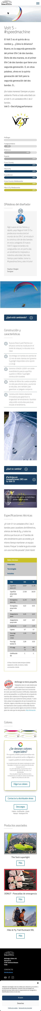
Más (20, 863)
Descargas (20, 807)
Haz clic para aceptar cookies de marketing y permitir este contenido (21, 498)
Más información (31, 710)
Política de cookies (13, 1008)
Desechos (20, 1003)
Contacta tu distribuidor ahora (20, 799)
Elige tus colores (20, 784)
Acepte (20, 998)
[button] (38, 983)
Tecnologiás (11, 569)
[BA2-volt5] (20, 460)
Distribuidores (8, 972)
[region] (20, 295)
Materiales (11, 564)
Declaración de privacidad (25, 1008)
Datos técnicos (12, 560)
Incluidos (10, 574)
